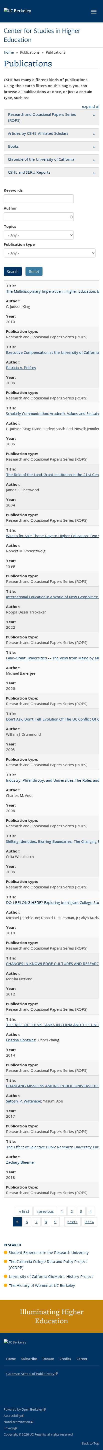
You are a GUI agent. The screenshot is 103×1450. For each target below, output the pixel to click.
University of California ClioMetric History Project (51, 1276)
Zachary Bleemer (20, 1162)
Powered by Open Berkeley (25, 1409)
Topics (10, 226)
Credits (65, 1358)
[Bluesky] (47, 1350)
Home (9, 52)
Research (12, 1245)
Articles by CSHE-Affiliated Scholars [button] (38, 133)
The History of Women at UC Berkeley (42, 1285)
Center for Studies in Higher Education (42, 35)
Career (82, 1358)
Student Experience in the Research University (49, 1252)
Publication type (19, 244)
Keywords (13, 190)
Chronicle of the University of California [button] (41, 159)
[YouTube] (28, 1350)
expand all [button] (90, 106)
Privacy (10, 1428)
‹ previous (46, 1212)
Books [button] (13, 146)
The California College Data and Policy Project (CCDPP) (48, 1264)
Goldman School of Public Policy (32, 1373)
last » (91, 1222)
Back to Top (90, 1443)
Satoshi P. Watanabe (23, 1100)
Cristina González (21, 1039)
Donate (48, 1358)
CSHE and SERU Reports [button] (29, 172)
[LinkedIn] (18, 1350)
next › (74, 1222)
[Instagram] (38, 1350)
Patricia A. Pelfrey (21, 367)
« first (25, 1212)
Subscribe (29, 1358)
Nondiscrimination (18, 1422)
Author (10, 208)
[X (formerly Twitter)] (8, 1350)
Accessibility (14, 1416)
